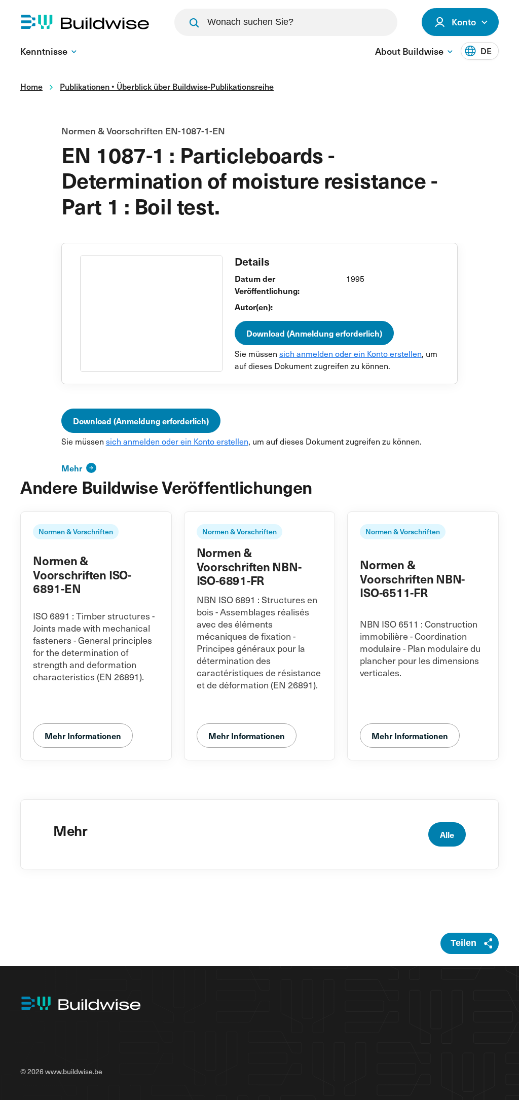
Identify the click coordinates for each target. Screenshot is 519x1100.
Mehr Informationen (83, 735)
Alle (447, 834)
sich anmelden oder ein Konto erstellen (350, 353)
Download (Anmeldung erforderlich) (314, 333)
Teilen (463, 943)
